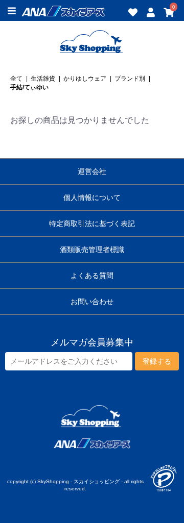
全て (16, 78)
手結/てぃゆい (29, 87)
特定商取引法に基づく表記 (92, 223)
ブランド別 (129, 78)
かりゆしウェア (84, 78)
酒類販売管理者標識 (92, 249)
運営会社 (92, 171)
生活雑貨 (43, 78)
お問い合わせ (92, 301)
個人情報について (92, 197)
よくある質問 (92, 275)
